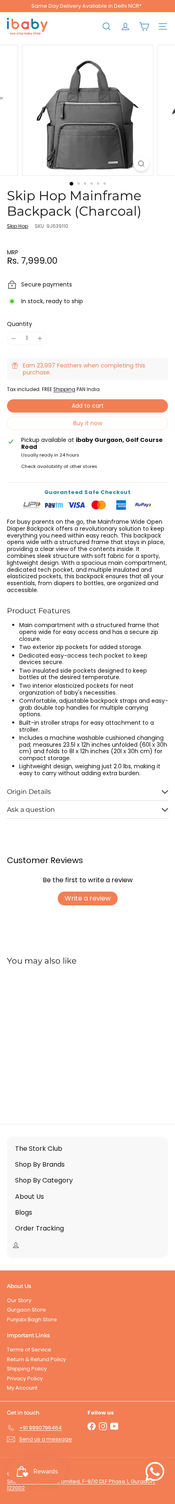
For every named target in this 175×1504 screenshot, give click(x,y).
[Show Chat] (157, 1471)
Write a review (88, 898)
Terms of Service (29, 1349)
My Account (22, 1388)
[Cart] (144, 26)
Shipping (64, 389)
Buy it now (87, 423)
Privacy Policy (25, 1378)
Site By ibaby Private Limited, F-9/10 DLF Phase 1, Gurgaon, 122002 (81, 1485)
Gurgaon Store (26, 1310)
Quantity (19, 324)
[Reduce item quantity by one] (13, 338)
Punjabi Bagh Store (32, 1319)
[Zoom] (141, 163)
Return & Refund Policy (36, 1359)
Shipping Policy (27, 1369)
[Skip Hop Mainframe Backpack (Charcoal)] (58, 1040)
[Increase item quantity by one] (40, 338)
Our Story (19, 1300)
